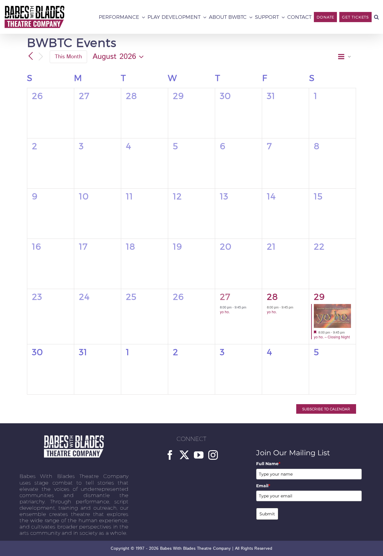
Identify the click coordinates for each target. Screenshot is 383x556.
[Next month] (40, 57)
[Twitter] (184, 455)
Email (263, 485)
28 (272, 296)
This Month (68, 57)
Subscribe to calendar (326, 409)
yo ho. (225, 311)
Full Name (268, 463)
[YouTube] (198, 455)
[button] (376, 16)
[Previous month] (30, 56)
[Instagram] (213, 455)
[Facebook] (170, 455)
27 (225, 296)
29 (319, 296)
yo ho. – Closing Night (332, 336)
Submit (267, 514)
